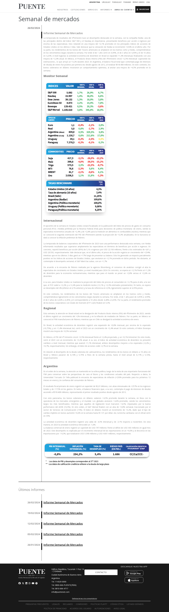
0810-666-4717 (61, 588)
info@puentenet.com (60, 592)
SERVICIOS (93, 10)
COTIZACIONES (78, 10)
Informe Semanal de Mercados (63, 502)
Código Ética (116, 604)
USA (148, 2)
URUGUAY (106, 2)
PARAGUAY (117, 2)
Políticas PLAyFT (99, 604)
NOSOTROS (62, 10)
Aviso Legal (119, 608)
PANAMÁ (127, 2)
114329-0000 (60, 581)
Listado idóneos (135, 604)
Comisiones (81, 604)
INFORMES (105, 10)
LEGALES (56, 604)
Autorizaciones (103, 608)
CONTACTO (101, 572)
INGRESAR (143, 9)
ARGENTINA (94, 2)
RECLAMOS (68, 604)
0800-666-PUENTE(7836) (65, 585)
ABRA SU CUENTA (124, 10)
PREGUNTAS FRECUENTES (37, 604)
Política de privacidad (55, 608)
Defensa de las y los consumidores (84, 598)
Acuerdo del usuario (80, 608)
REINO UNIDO (139, 2)
